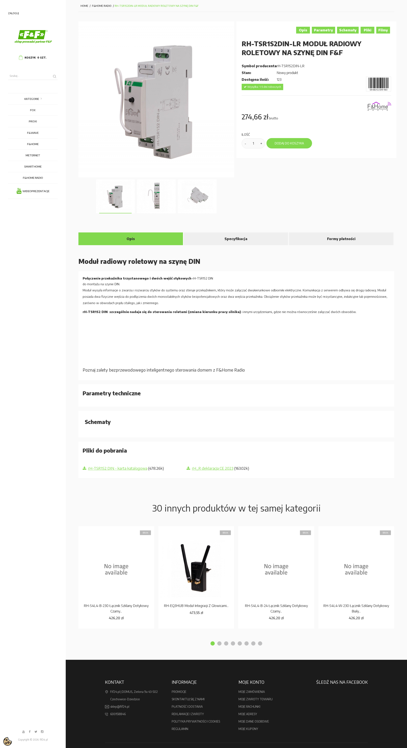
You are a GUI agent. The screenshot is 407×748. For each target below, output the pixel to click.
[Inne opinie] (82, 196)
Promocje (179, 691)
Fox (33, 110)
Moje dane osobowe (253, 721)
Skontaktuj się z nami (188, 699)
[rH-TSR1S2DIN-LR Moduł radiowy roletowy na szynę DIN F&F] (115, 196)
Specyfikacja (235, 239)
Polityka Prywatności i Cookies (196, 721)
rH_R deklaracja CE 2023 (212, 468)
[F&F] (33, 34)
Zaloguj (13, 13)
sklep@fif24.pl (119, 706)
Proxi (33, 121)
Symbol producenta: (259, 66)
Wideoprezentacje (35, 191)
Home (84, 5)
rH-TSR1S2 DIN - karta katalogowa (117, 468)
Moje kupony (248, 729)
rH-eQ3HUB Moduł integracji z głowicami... (196, 606)
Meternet (33, 155)
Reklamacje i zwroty (188, 714)
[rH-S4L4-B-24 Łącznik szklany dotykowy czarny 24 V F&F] (276, 569)
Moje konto (251, 682)
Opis (131, 239)
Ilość (246, 134)
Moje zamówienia (251, 691)
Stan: (247, 73)
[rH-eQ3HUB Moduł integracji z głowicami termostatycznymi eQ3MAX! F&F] (196, 569)
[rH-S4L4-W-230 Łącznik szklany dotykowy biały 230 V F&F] (356, 569)
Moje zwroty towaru (255, 699)
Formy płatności (341, 239)
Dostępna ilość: (255, 79)
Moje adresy (247, 714)
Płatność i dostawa (187, 706)
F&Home (33, 144)
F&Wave (33, 132)
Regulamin (180, 729)
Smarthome (33, 166)
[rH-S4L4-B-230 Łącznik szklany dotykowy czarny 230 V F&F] (116, 569)
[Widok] (126, 531)
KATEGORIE (31, 99)
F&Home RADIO (33, 177)
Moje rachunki (249, 706)
